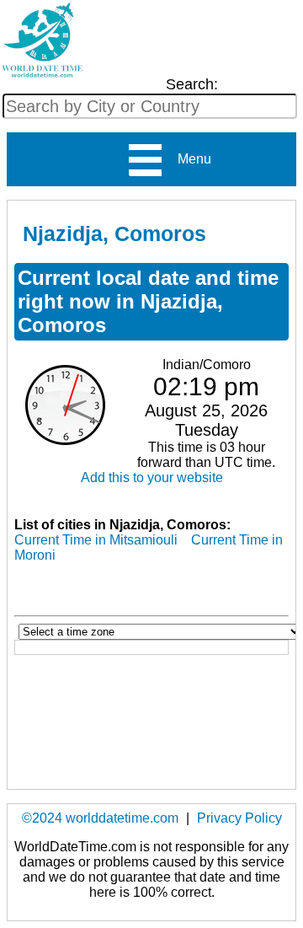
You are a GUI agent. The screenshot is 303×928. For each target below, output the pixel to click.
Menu (187, 159)
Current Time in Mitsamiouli (96, 540)
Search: (192, 84)
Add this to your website (152, 477)
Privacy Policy (239, 818)
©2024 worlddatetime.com (100, 818)
